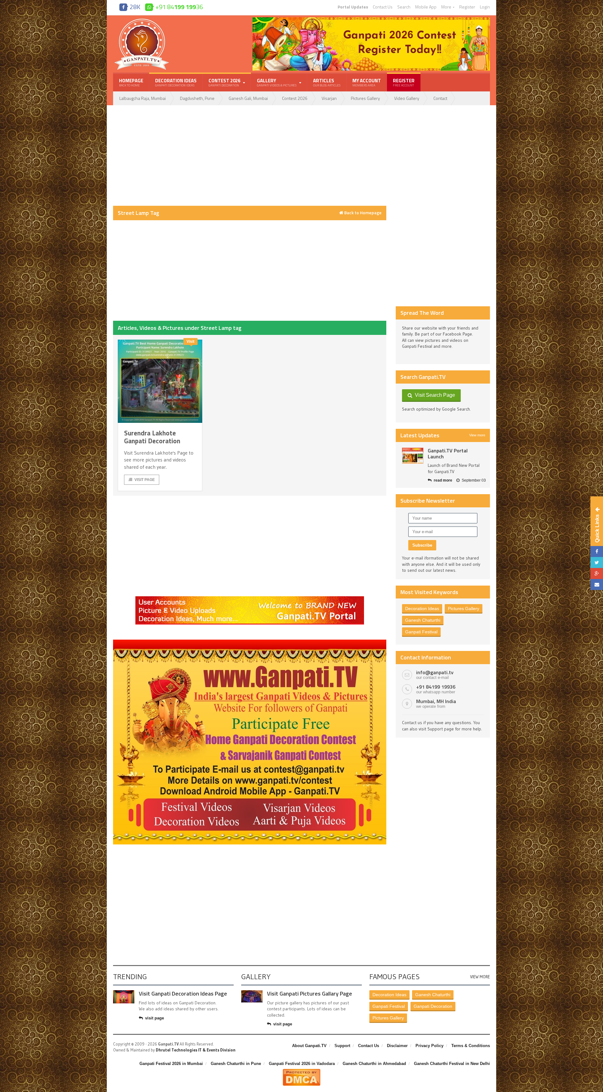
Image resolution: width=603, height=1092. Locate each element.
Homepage (131, 82)
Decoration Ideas (176, 82)
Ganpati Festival (421, 631)
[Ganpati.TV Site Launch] (412, 456)
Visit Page (144, 480)
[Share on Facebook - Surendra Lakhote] (596, 551)
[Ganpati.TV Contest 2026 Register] (371, 19)
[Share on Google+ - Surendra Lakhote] (596, 573)
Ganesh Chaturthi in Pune (236, 1063)
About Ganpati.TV (309, 1045)
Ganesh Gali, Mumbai (248, 98)
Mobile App (426, 7)
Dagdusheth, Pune (197, 98)
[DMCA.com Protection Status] (301, 1071)
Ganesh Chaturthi (422, 620)
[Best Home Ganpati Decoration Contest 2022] (249, 641)
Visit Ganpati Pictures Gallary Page (309, 993)
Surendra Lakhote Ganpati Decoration (152, 437)
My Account (366, 82)
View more (477, 435)
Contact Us (383, 7)
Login (485, 7)
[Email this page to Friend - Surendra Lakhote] (596, 584)
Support (342, 1045)
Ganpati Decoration (433, 1006)
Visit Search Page (433, 395)
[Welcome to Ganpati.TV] (249, 598)
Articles (326, 82)
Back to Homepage (362, 212)
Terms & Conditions (470, 1045)
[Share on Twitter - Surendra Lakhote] (596, 562)
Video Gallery (406, 98)
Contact (440, 98)
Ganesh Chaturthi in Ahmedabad (374, 1063)
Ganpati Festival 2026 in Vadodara (302, 1063)
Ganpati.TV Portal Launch (448, 453)
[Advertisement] (249, 155)
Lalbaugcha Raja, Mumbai (142, 98)
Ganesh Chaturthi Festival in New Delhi (452, 1063)
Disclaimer (397, 1045)
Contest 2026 (294, 98)
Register (467, 7)
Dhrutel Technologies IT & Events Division (196, 1049)
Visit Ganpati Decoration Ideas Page (183, 993)
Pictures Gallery (365, 98)
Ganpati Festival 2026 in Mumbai (171, 1063)
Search (403, 7)
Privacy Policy (429, 1045)
